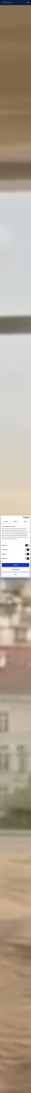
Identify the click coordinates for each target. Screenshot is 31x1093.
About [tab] (25, 521)
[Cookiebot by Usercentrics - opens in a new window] (23, 517)
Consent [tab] (5, 521)
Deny (15, 574)
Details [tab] (15, 521)
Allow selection (15, 569)
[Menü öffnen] (28, 2)
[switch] (27, 550)
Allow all (15, 565)
